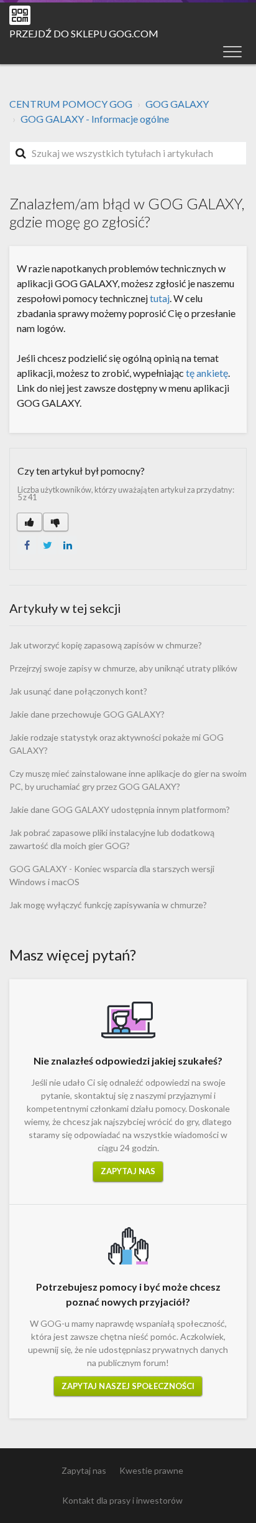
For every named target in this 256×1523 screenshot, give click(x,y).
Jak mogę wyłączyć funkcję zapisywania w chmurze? (108, 904)
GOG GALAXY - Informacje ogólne (95, 119)
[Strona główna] (19, 15)
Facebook (26, 545)
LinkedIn (67, 545)
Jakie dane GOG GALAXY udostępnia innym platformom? (119, 809)
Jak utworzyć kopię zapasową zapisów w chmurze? (105, 645)
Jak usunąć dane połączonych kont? (78, 691)
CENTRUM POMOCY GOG (70, 104)
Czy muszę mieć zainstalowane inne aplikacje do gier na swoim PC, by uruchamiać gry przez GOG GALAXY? (128, 780)
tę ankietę (207, 373)
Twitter (47, 545)
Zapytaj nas (128, 1171)
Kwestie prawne (151, 1470)
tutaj (160, 298)
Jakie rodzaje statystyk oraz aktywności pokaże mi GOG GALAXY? (116, 744)
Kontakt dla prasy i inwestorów (122, 1500)
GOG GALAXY (177, 104)
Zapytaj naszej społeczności (128, 1386)
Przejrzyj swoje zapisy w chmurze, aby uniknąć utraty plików (123, 668)
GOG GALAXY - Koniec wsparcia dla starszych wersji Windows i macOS (111, 875)
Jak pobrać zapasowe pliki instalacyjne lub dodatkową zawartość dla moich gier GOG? (111, 839)
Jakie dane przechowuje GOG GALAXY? (87, 714)
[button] (232, 51)
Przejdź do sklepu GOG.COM (83, 33)
